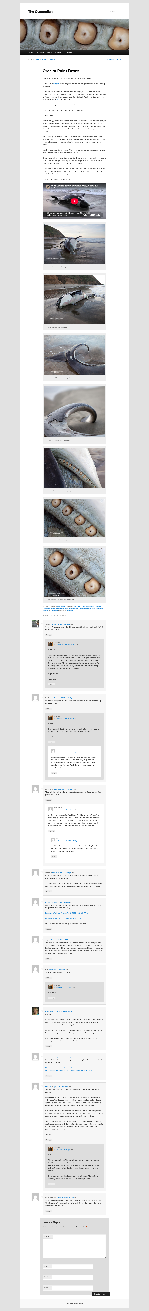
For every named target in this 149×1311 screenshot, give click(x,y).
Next (118, 59)
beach (92, 607)
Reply (48, 635)
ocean (77, 609)
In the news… (59, 53)
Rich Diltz (48, 1087)
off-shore (83, 609)
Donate (49, 53)
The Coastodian (40, 11)
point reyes (99, 609)
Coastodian (52, 59)
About (31, 53)
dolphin (58, 609)
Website (46, 1288)
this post (56, 83)
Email (47, 1277)
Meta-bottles (40, 53)
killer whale (64, 609)
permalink (70, 611)
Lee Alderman (49, 1057)
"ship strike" (86, 607)
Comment (48, 1236)
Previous (111, 59)
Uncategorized (61, 607)
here (58, 99)
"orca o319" (77, 607)
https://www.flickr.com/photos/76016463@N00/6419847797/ (66, 913)
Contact (69, 53)
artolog (47, 902)
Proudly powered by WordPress (74, 1303)
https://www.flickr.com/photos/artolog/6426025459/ (63, 918)
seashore (46, 611)
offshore (89, 609)
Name (47, 1266)
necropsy (72, 609)
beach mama (49, 1011)
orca (93, 609)
